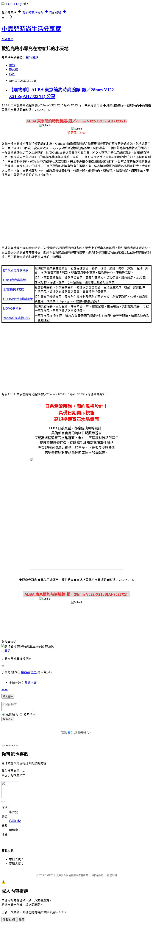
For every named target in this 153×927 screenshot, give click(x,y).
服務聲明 (112, 875)
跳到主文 (7, 39)
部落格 (13, 69)
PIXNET (48, 875)
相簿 (12, 65)
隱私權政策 (97, 875)
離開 (21, 919)
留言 (34, 672)
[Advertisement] (76, 209)
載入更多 (8, 696)
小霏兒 (5, 650)
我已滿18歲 (9, 919)
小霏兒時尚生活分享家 (31, 29)
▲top (4, 689)
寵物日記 (32, 57)
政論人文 (31, 682)
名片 (12, 74)
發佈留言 (8, 719)
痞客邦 (25, 672)
